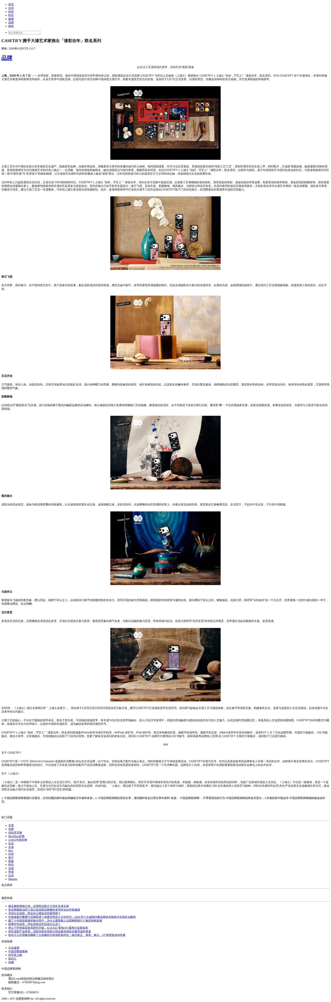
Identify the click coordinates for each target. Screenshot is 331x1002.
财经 (11, 26)
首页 (11, 4)
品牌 (11, 22)
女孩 (11, 847)
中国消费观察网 (18, 951)
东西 (11, 829)
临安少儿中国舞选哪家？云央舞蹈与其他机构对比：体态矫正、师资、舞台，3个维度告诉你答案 (67, 935)
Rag (10, 850)
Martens (12, 879)
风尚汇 (12, 958)
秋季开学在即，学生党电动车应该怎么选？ (34, 924)
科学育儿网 (15, 955)
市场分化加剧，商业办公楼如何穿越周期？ (34, 913)
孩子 (11, 857)
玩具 (11, 875)
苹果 (11, 871)
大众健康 (13, 947)
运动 (11, 853)
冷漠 (11, 868)
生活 (11, 8)
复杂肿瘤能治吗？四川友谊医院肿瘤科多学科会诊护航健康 (44, 909)
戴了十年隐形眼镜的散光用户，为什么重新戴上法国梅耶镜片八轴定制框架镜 (55, 920)
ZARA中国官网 (17, 839)
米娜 (11, 962)
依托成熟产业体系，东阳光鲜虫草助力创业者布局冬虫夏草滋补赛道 (49, 931)
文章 (11, 825)
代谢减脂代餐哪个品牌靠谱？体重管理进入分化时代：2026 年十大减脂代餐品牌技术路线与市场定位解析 (72, 916)
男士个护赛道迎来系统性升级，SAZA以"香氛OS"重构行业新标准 (48, 927)
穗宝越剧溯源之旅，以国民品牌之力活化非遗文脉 (38, 906)
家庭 (11, 861)
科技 (11, 11)
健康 (11, 18)
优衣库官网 (15, 832)
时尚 (11, 15)
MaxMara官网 (16, 836)
